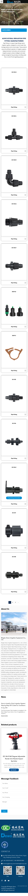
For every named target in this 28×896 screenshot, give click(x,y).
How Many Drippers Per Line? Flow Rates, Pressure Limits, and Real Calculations (12, 705)
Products (10, 21)
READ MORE (4, 718)
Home (3, 21)
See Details (14, 767)
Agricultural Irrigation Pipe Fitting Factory (11, 647)
